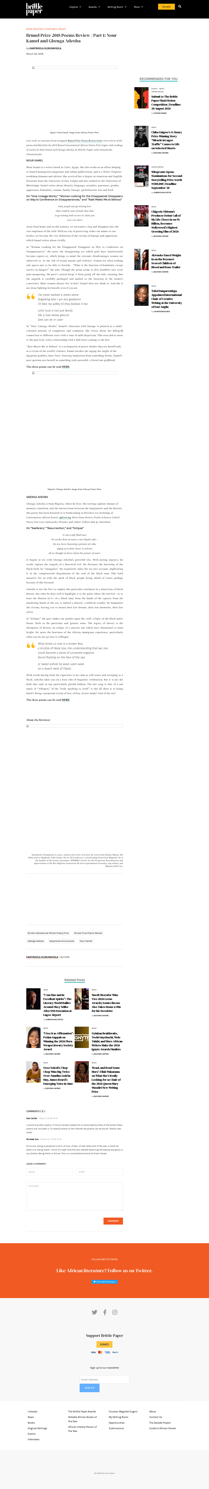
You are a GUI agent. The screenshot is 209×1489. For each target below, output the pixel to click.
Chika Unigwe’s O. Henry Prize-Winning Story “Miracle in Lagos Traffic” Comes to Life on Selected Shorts (166, 140)
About (152, 1411)
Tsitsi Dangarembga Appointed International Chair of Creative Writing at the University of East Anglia (166, 299)
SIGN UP (89, 1388)
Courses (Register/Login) (123, 1411)
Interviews (34, 1439)
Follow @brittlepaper (106, 1282)
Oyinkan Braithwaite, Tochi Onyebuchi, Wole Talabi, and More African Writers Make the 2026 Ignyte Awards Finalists (107, 1041)
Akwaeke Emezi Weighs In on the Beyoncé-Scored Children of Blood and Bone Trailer (166, 261)
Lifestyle (32, 1411)
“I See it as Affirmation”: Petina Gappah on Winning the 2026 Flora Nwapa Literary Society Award (58, 1041)
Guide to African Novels (162, 1428)
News (62, 29)
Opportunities (157, 92)
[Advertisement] (74, 899)
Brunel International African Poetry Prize (48, 933)
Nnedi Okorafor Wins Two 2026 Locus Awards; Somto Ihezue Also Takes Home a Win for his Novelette (106, 1003)
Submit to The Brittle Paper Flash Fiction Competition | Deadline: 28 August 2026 (166, 102)
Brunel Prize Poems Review (88, 933)
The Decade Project (160, 1422)
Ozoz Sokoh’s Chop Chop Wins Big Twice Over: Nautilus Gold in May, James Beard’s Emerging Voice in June (58, 1076)
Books (31, 1422)
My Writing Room (118, 1417)
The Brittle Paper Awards (82, 1411)
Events (154, 89)
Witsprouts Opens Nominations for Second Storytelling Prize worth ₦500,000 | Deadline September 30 (166, 180)
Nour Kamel (86, 941)
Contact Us (155, 1417)
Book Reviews (35, 29)
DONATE (104, 1344)
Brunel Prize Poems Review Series (85, 140)
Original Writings (37, 1428)
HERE (66, 367)
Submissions (116, 1428)
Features (51, 29)
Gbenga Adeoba (36, 941)
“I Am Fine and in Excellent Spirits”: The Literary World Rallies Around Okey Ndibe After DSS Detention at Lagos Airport (57, 1005)
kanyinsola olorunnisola (61, 941)
